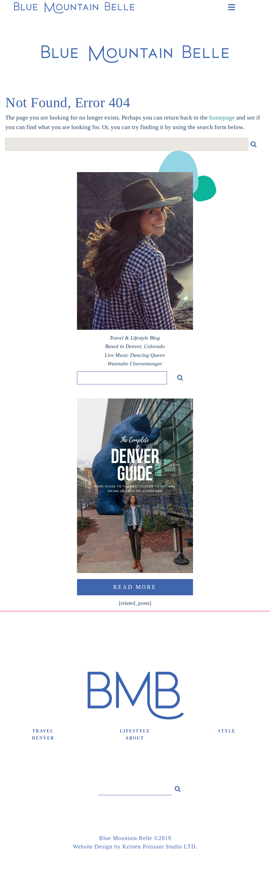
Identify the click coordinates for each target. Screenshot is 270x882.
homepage (222, 117)
